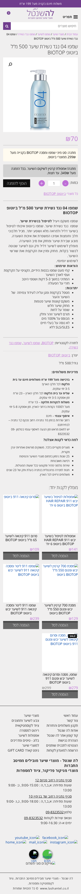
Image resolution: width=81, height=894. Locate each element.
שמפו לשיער (43, 34)
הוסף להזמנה (17, 183)
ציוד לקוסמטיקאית (27, 725)
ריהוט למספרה (29, 730)
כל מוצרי (61, 193)
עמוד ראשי (71, 715)
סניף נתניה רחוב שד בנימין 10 (50, 796)
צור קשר (72, 720)
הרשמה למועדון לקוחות (62, 750)
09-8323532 (55, 812)
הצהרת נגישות (68, 740)
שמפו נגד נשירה (26, 34)
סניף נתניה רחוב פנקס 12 (53, 780)
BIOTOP (48, 343)
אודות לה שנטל (68, 730)
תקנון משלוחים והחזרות (62, 725)
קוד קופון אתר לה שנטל (62, 735)
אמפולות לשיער (28, 735)
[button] (10, 64)
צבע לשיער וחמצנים (25, 720)
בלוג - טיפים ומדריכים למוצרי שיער (25, 743)
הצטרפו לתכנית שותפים (62, 745)
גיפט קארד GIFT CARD (23, 750)
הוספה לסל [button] (60, 555)
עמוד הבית (72, 34)
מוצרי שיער (58, 34)
